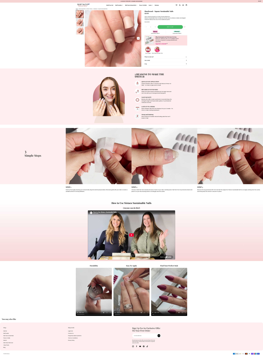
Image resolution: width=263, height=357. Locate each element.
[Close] (158, 158)
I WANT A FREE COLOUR (117, 194)
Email (106, 179)
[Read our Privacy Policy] (128, 190)
